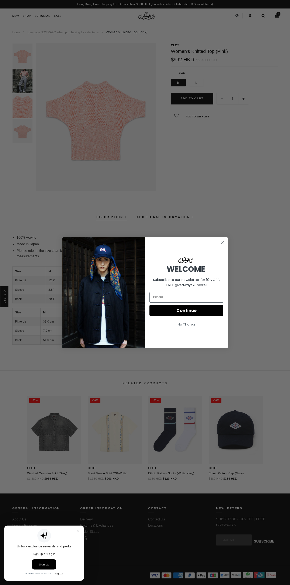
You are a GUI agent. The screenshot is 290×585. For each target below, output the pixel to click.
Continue (186, 310)
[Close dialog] (222, 243)
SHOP (27, 15)
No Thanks (186, 324)
